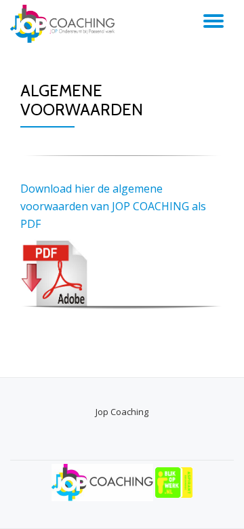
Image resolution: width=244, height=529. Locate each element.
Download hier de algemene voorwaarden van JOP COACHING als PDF (113, 206)
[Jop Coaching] (64, 23)
